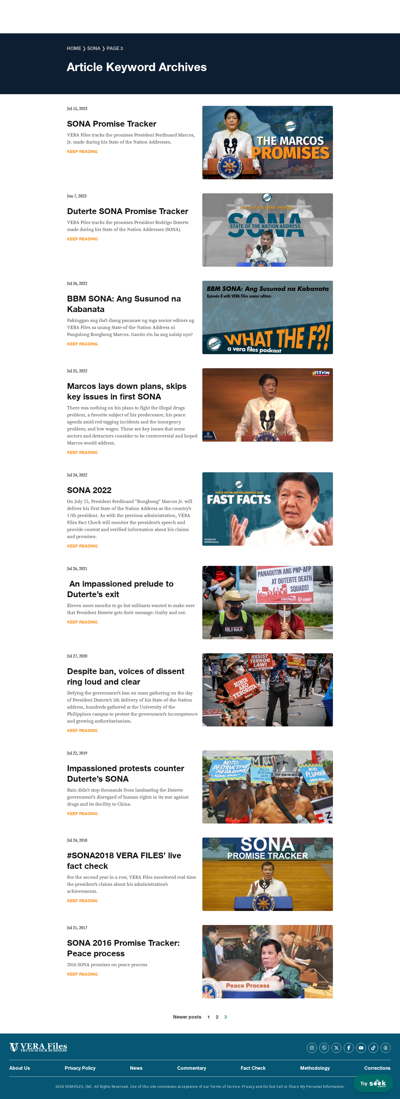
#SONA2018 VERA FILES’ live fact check (124, 861)
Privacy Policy (80, 1068)
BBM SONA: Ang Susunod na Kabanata (124, 304)
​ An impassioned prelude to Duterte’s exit (120, 589)
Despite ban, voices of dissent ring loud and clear (125, 677)
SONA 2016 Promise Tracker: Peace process (123, 948)
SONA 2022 (89, 490)
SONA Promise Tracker (111, 124)
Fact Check (253, 1068)
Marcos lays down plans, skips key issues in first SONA (127, 392)
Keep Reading (82, 151)
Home (74, 48)
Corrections (377, 1068)
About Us (19, 1068)
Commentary (191, 1068)
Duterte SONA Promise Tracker (127, 211)
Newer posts (187, 1017)
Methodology (315, 1068)
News (136, 1068)
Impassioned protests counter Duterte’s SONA (125, 774)
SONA (93, 48)
